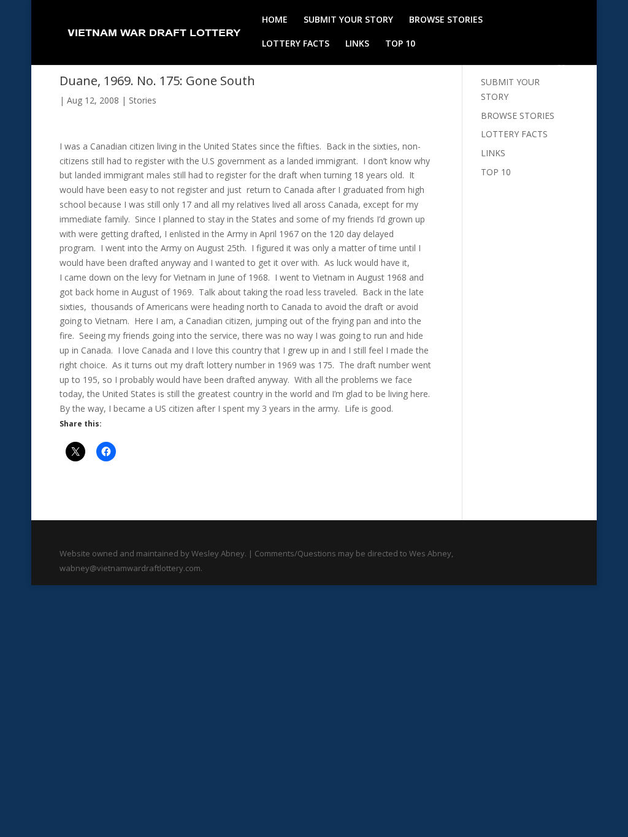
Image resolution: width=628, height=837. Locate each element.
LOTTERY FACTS (295, 44)
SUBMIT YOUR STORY (348, 20)
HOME (275, 20)
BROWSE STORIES (446, 20)
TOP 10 (400, 44)
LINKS (357, 44)
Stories (142, 100)
